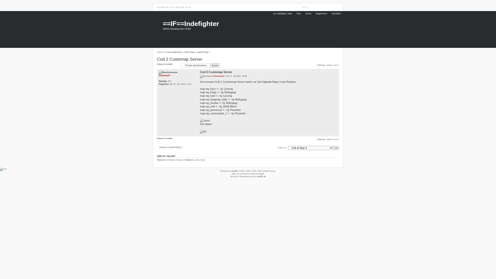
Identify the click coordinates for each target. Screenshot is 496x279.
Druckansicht (337, 52)
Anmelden (336, 13)
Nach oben (336, 134)
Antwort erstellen (165, 64)
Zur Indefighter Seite (282, 13)
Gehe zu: (282, 147)
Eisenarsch (218, 76)
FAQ (299, 13)
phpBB (235, 171)
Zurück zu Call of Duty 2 (170, 147)
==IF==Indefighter (191, 23)
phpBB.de (261, 176)
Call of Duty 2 (203, 52)
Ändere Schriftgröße (332, 52)
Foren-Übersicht (174, 52)
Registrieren (321, 13)
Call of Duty (189, 52)
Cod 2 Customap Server (179, 59)
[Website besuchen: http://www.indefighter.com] (166, 89)
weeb (261, 174)
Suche (308, 13)
